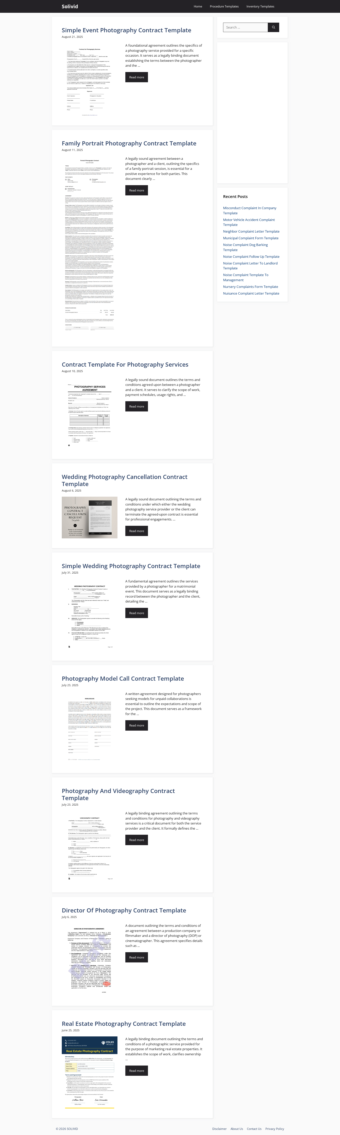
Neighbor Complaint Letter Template (251, 231)
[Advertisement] (252, 117)
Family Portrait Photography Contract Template (129, 143)
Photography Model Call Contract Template (123, 678)
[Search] (273, 27)
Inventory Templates (260, 6)
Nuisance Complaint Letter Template (251, 293)
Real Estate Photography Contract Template (124, 1023)
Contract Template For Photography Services (125, 364)
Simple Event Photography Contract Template (126, 30)
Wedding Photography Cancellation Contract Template (125, 480)
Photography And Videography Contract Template (118, 794)
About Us (237, 1129)
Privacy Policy (274, 1129)
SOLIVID (72, 1129)
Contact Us (254, 1129)
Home (198, 6)
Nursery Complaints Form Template (250, 286)
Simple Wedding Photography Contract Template (131, 566)
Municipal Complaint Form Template (251, 238)
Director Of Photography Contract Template (124, 910)
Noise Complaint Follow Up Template (251, 256)
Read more (136, 77)
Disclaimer (219, 1129)
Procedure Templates (224, 6)
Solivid (70, 6)
